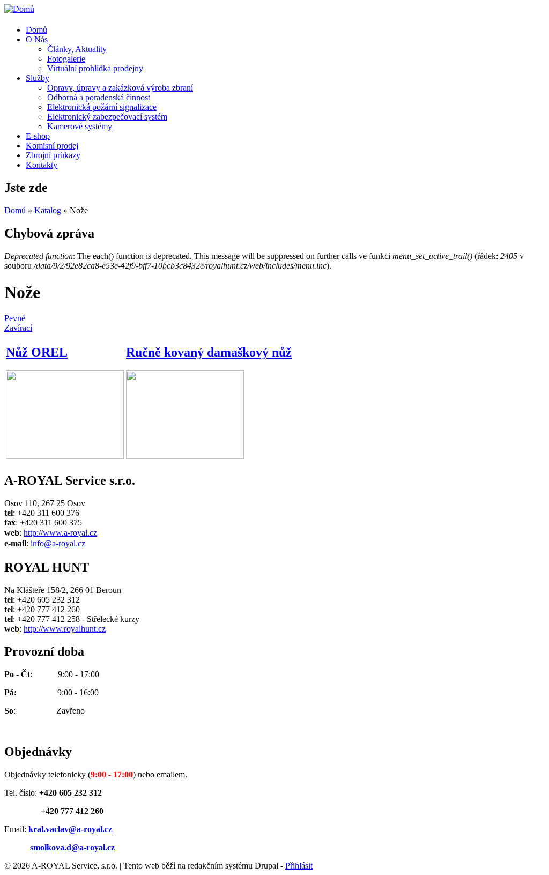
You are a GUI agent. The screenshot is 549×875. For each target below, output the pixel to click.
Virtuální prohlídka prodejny (95, 68)
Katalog (47, 210)
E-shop (38, 135)
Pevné (14, 318)
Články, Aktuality (77, 49)
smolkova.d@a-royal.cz (72, 847)
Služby (37, 78)
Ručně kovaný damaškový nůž (209, 352)
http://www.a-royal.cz (60, 532)
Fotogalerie (66, 58)
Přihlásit (299, 865)
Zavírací (18, 327)
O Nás (37, 39)
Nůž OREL (37, 352)
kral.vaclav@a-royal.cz (70, 829)
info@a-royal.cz (58, 543)
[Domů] (19, 8)
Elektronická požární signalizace (102, 107)
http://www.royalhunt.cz (65, 628)
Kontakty (41, 164)
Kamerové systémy (79, 126)
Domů (36, 29)
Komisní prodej (52, 145)
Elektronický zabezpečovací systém (107, 116)
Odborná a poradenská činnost (98, 97)
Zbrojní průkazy (53, 155)
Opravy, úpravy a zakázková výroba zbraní (120, 87)
